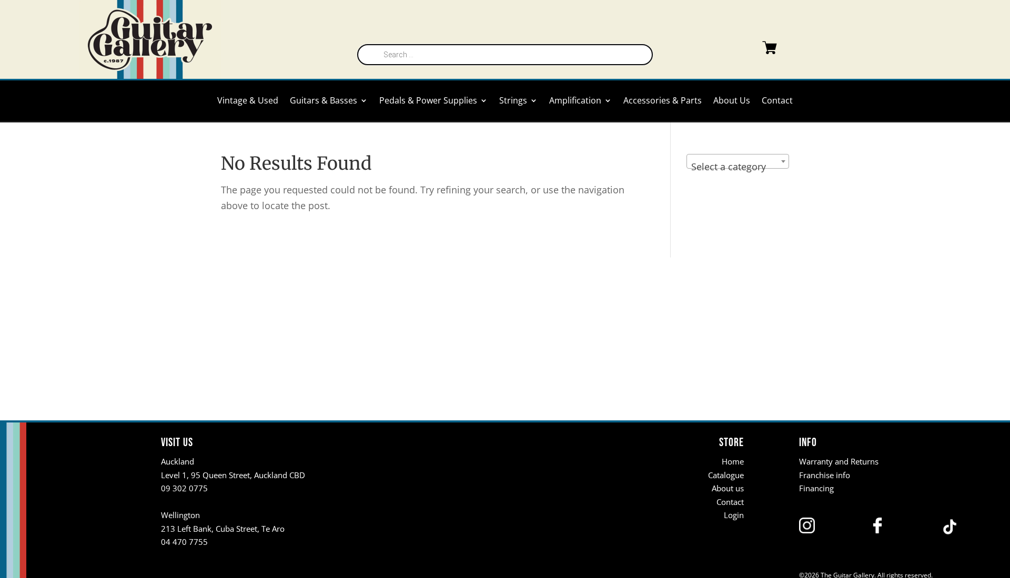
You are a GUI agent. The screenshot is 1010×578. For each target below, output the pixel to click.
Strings (513, 101)
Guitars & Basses (323, 101)
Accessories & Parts (662, 101)
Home (733, 461)
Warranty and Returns (838, 461)
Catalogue (726, 475)
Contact (777, 101)
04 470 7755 (184, 541)
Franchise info (824, 475)
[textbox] (738, 166)
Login (734, 515)
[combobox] (737, 161)
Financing (816, 488)
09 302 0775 (184, 488)
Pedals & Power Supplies (428, 101)
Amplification (575, 101)
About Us (731, 101)
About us (728, 488)
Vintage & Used (247, 101)
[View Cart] (748, 49)
